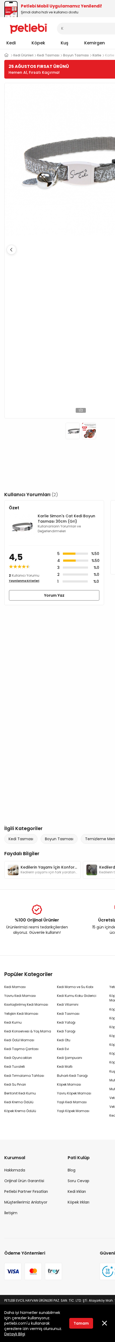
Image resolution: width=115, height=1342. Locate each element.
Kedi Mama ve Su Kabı (75, 987)
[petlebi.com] (6, 55)
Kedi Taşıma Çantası (21, 1049)
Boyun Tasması (59, 839)
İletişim (10, 1213)
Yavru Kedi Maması (20, 995)
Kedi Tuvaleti (14, 1066)
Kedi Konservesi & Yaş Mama (27, 1031)
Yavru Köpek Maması (74, 1093)
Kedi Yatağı (66, 1022)
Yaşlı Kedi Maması (72, 1102)
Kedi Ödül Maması (19, 1040)
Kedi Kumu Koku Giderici (76, 995)
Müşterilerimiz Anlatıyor (25, 1202)
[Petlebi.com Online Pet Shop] (28, 28)
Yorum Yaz (54, 595)
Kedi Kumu (13, 1022)
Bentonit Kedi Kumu (20, 1093)
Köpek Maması (69, 1084)
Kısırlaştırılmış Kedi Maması (26, 1004)
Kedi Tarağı (66, 1031)
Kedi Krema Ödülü (18, 1102)
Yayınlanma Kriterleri (24, 581)
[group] (42, 870)
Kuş (64, 43)
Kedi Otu (63, 1040)
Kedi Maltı (64, 1066)
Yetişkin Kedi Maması (21, 1013)
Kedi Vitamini (67, 1004)
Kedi (11, 43)
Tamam (81, 1323)
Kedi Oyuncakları (18, 1057)
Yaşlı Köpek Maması (73, 1111)
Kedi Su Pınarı (15, 1084)
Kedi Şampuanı (69, 1057)
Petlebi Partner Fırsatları (26, 1191)
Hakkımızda (14, 1170)
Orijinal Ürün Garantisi (24, 1180)
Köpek (38, 43)
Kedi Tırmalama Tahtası (24, 1075)
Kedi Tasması (21, 839)
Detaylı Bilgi (14, 1334)
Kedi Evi (63, 1049)
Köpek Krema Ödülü (20, 1111)
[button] (11, 249)
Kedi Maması (15, 987)
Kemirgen (94, 43)
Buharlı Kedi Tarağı (72, 1075)
